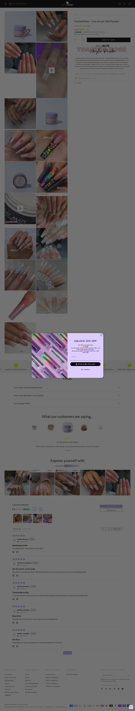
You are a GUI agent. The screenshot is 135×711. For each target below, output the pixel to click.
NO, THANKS (85, 369)
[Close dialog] (101, 335)
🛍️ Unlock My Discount (85, 364)
